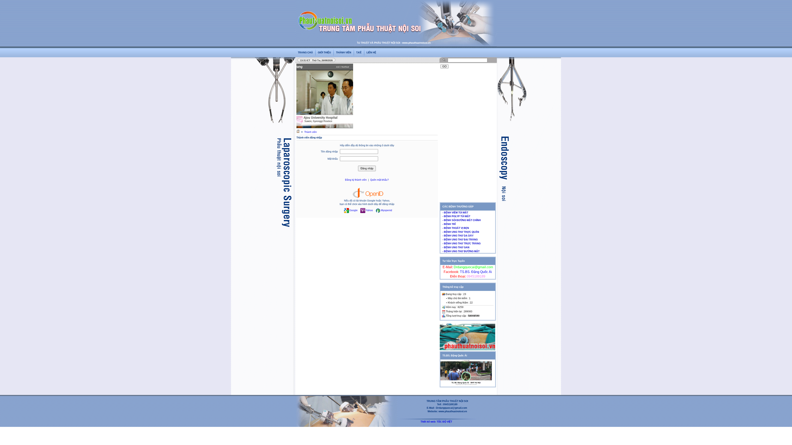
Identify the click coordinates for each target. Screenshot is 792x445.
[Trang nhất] (298, 132)
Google (353, 210)
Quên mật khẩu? (379, 179)
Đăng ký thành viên (356, 179)
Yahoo (369, 210)
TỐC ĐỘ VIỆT (444, 421)
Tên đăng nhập (329, 151)
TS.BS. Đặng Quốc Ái (475, 272)
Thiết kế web (428, 421)
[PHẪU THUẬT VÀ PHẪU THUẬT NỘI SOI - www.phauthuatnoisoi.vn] (326, 15)
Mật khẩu (333, 158)
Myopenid (386, 210)
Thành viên (343, 52)
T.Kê (359, 52)
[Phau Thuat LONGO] (467, 349)
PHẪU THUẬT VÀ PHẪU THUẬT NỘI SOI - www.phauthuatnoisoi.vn (374, 42)
